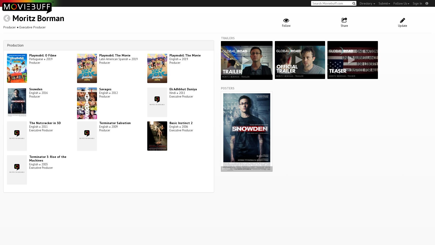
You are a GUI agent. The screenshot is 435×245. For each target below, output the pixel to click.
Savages (105, 89)
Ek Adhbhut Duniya (183, 89)
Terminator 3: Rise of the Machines (47, 159)
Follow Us (400, 3)
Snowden (35, 89)
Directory (366, 3)
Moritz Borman (38, 18)
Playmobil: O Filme (42, 55)
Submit (383, 3)
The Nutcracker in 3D (45, 123)
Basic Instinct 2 (181, 123)
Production (15, 45)
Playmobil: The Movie (114, 55)
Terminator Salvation (115, 123)
